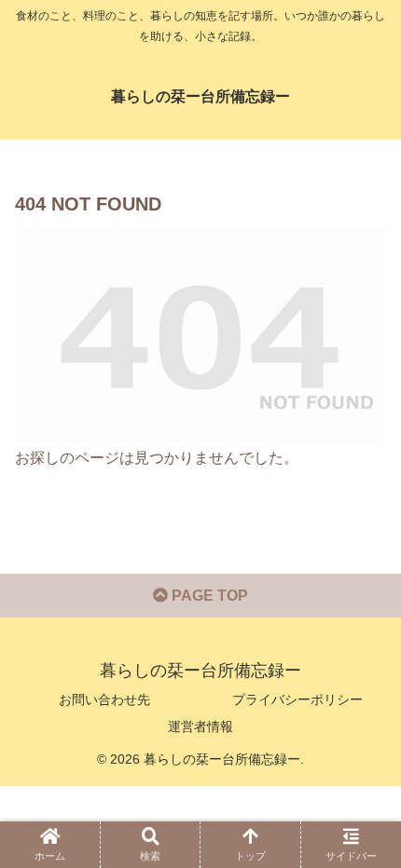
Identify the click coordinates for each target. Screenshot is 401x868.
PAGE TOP (208, 596)
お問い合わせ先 (104, 699)
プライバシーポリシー (297, 699)
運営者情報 (200, 726)
